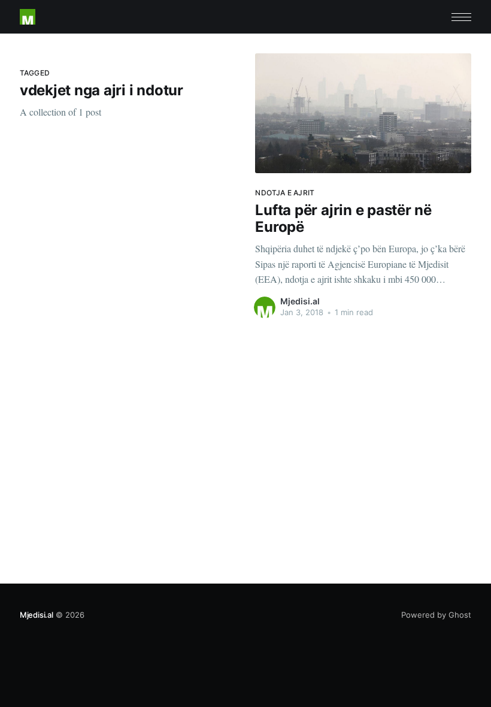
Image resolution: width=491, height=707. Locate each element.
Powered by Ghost (436, 615)
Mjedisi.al (300, 301)
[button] (461, 17)
